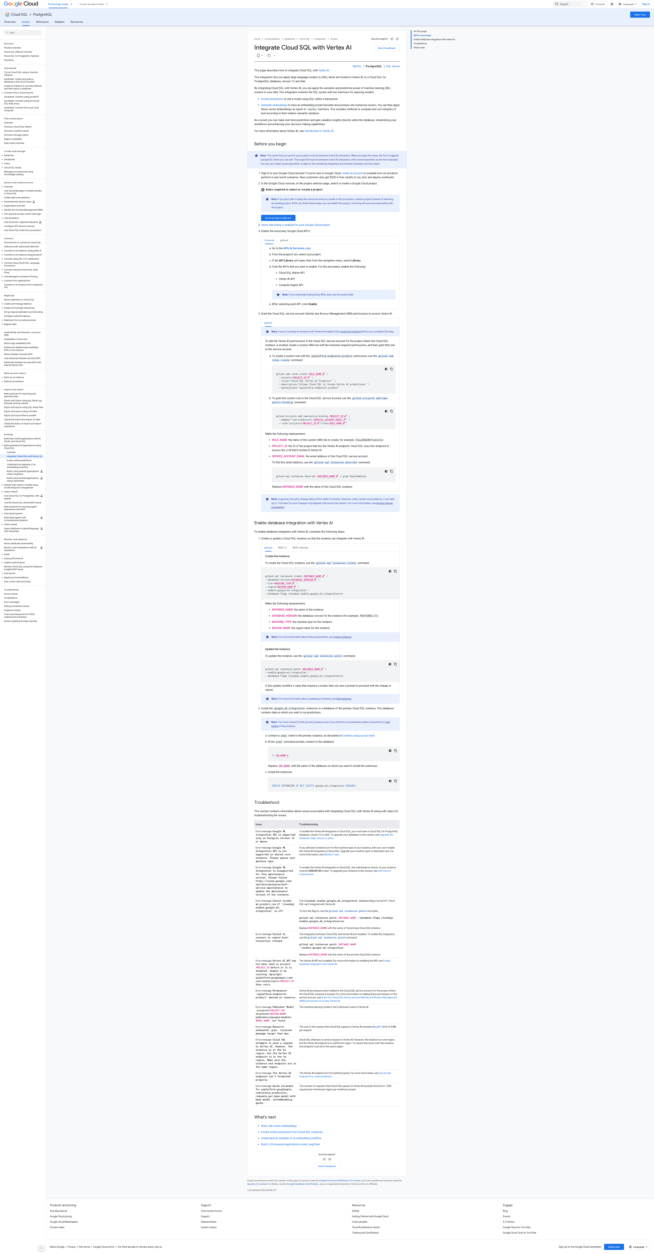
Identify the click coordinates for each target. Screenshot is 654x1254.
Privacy (72, 1246)
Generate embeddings (274, 105)
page (297, 248)
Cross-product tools (92, 4)
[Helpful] (392, 39)
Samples (60, 21)
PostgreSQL (42, 14)
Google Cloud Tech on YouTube (519, 1232)
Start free (640, 14)
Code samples (359, 1221)
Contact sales (57, 1227)
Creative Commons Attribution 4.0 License (339, 1180)
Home (257, 39)
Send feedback (386, 48)
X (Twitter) (509, 1221)
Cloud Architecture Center (366, 1227)
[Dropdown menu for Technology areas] (72, 4)
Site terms (84, 1246)
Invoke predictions (272, 99)
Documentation (272, 39)
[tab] (269, 240)
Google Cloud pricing (61, 1216)
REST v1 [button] (282, 547)
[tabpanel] (330, 276)
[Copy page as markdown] (269, 55)
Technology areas (58, 4)
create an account (352, 173)
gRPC (379, 1026)
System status (209, 1227)
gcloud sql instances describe (335, 462)
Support (205, 1216)
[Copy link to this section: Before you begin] (289, 144)
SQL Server (393, 66)
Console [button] (269, 240)
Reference (42, 21)
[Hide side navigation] (41, 1247)
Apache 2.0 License (257, 1184)
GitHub (355, 1211)
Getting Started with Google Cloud (370, 1216)
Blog (505, 1211)
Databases (289, 39)
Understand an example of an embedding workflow (291, 1138)
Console (600, 4)
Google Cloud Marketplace (64, 1221)
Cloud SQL (19, 14)
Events (506, 1216)
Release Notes (208, 1221)
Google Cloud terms (103, 1246)
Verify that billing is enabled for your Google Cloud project (295, 225)
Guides (26, 21)
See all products (58, 1211)
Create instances (342, 637)
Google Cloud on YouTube (517, 1227)
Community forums (211, 1211)
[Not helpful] (397, 39)
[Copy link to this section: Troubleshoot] (282, 803)
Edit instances (343, 698)
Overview (9, 21)
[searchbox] (23, 32)
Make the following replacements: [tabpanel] (330, 409)
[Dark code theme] (386, 369)
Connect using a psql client (359, 735)
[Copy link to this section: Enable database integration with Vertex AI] (336, 523)
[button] (22, 93)
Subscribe (614, 1246)
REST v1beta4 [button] (300, 547)
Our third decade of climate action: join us (140, 1246)
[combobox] (570, 4)
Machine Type (331, 854)
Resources (77, 21)
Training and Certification (365, 1232)
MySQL (357, 66)
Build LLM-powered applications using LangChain (290, 1144)
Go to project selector (278, 217)
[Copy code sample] (391, 369)
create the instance (350, 331)
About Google (57, 1246)
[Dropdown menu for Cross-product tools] (108, 4)
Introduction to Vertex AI (319, 131)
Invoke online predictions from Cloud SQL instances (292, 1132)
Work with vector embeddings (279, 1126)
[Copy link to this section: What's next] (279, 1117)
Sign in (646, 4)
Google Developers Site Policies (302, 1184)
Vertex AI (323, 70)
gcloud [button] (284, 240)
